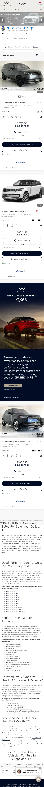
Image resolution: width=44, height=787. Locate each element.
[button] (8, 9)
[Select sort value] (40, 55)
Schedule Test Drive (20, 150)
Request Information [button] (21, 144)
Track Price (22, 132)
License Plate (25, 34)
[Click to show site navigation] (41, 9)
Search (35, 47)
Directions (21, 10)
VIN (16, 34)
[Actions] (40, 102)
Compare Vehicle (11, 168)
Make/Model (6, 34)
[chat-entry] (38, 779)
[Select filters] (37, 55)
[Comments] (40, 116)
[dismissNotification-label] (40, 768)
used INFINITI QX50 (19, 548)
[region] (22, 138)
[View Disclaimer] (20, 117)
